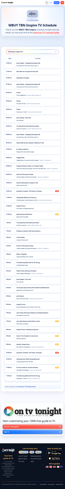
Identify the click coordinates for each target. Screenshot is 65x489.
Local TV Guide (22, 456)
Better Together (21, 254)
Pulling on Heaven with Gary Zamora (28, 231)
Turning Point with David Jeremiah (27, 126)
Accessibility (43, 484)
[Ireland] (58, 467)
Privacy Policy (51, 484)
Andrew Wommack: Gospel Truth (27, 183)
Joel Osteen (20, 296)
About (38, 452)
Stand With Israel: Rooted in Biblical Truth (30, 143)
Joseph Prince (20, 206)
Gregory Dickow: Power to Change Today (29, 166)
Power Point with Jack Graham (26, 271)
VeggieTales (20, 157)
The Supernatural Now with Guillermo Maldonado (32, 288)
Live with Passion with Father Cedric (28, 321)
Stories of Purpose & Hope (24, 174)
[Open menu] (62, 2)
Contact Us (24, 452)
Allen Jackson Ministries (24, 214)
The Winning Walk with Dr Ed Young (28, 262)
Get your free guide (11, 427)
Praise (18, 92)
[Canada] (50, 467)
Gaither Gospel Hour (23, 344)
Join (51, 2)
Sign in (56, 2)
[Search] (46, 2)
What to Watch (22, 459)
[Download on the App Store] (54, 458)
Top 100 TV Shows (36, 459)
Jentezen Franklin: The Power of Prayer (29, 191)
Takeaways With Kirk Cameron (26, 197)
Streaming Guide (36, 456)
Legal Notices (59, 484)
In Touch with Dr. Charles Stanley (27, 367)
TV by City (21, 461)
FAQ (31, 452)
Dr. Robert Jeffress (22, 149)
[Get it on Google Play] (54, 453)
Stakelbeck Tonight (22, 78)
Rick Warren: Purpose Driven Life (27, 71)
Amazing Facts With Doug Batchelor (28, 359)
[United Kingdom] (54, 467)
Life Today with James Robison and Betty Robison (32, 313)
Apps (32, 461)
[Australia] (61, 467)
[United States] (47, 467)
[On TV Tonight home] (32, 411)
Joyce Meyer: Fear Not (23, 118)
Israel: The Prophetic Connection (27, 336)
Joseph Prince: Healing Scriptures (27, 329)
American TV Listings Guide (46, 32)
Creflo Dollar (20, 237)
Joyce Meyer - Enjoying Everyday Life (28, 63)
